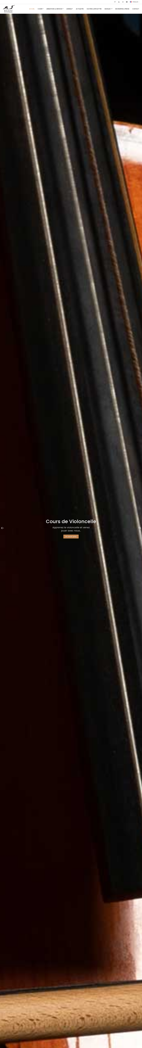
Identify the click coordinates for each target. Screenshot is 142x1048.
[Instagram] (123, 2)
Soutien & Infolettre (94, 9)
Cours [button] (40, 9)
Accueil (32, 9)
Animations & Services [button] (54, 9)
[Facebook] (115, 2)
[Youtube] (127, 2)
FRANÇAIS (135, 2)
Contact (135, 9)
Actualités (80, 9)
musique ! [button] (108, 9)
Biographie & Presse (122, 9)
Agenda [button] (69, 9)
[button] (2, 528)
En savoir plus (71, 537)
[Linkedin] (119, 2)
